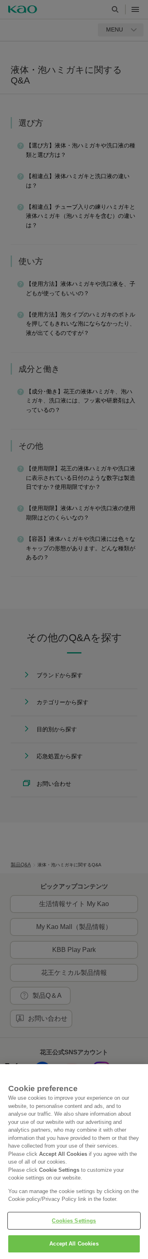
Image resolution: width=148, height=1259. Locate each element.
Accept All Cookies (73, 1244)
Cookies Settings (74, 1221)
